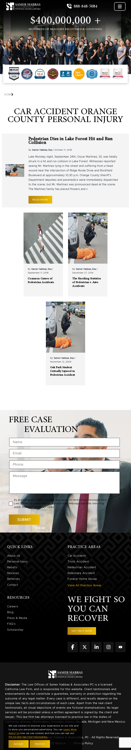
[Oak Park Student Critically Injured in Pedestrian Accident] (65, 327)
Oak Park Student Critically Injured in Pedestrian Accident (62, 371)
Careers (12, 606)
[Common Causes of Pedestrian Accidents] (43, 238)
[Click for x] (84, 651)
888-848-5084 (84, 6)
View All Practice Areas (84, 585)
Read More (40, 199)
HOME (8, 94)
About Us (13, 555)
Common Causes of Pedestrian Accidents (41, 280)
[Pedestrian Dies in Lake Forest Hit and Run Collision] (14, 170)
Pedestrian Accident (82, 567)
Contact (12, 585)
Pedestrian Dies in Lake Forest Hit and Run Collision (70, 140)
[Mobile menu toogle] (120, 6)
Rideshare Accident (81, 573)
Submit (24, 520)
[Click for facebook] (73, 651)
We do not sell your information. (28, 737)
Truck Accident (78, 561)
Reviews (13, 573)
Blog (10, 612)
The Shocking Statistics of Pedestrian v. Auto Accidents (86, 282)
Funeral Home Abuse (82, 579)
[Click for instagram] (108, 651)
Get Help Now (81, 631)
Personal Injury (17, 561)
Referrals (13, 579)
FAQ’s (11, 624)
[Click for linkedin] (96, 651)
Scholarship (15, 629)
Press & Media (17, 618)
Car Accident (77, 555)
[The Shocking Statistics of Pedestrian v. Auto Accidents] (87, 238)
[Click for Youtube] (120, 651)
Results (12, 567)
